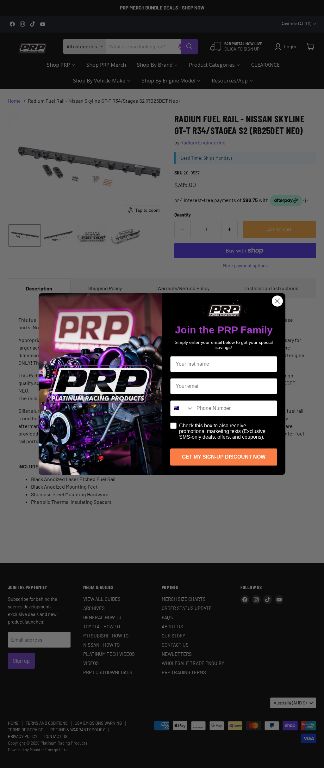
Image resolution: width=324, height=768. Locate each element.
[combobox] (182, 408)
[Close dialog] (277, 301)
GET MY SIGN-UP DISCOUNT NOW (223, 457)
